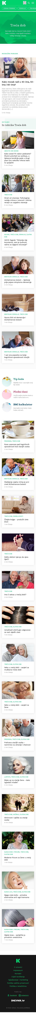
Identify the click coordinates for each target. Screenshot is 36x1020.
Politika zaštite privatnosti (18, 983)
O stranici (18, 967)
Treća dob (8, 194)
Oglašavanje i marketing (18, 980)
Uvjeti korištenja (18, 977)
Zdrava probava (9, 8)
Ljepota (7, 777)
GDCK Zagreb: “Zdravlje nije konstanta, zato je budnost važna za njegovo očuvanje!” (15, 242)
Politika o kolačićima (18, 986)
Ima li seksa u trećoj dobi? (15, 595)
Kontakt (18, 974)
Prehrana (7, 441)
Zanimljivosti (18, 516)
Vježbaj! (16, 814)
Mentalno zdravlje (11, 276)
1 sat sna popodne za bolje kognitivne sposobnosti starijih (16, 356)
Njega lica (8, 892)
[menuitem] (24, 2)
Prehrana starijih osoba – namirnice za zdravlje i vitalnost (17, 743)
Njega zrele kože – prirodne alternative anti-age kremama (16, 896)
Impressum (18, 970)
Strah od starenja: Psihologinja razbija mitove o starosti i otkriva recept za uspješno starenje (17, 200)
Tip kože (18, 379)
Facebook (13, 995)
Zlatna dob (17, 626)
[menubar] (24, 2)
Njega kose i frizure (12, 852)
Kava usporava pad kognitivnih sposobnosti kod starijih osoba (17, 445)
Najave (6, 234)
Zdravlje (22, 8)
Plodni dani (20, 391)
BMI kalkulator (22, 404)
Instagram (25, 995)
